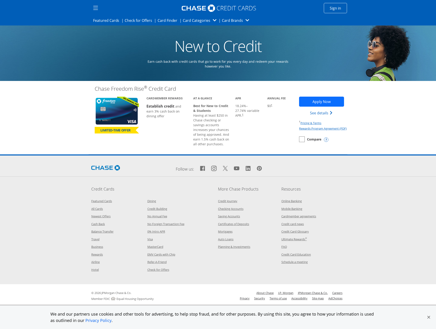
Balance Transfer (102, 231)
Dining (151, 201)
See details (322, 113)
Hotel (95, 270)
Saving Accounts (229, 216)
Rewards (97, 254)
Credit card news (292, 224)
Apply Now (328, 101)
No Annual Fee (157, 216)
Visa (150, 239)
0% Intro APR (156, 231)
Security (259, 298)
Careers (337, 293)
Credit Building (157, 209)
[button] (429, 317)
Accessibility (299, 298)
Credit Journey (227, 201)
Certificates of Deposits (233, 224)
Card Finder (169, 20)
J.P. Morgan (285, 293)
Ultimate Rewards (294, 239)
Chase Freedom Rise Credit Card (135, 88)
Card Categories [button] (201, 20)
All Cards (97, 209)
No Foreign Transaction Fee (165, 224)
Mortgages (225, 231)
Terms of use (278, 298)
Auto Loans (225, 239)
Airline (95, 262)
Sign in (338, 8)
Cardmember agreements (298, 216)
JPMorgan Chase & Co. (313, 293)
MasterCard (155, 247)
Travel (95, 239)
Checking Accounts (230, 209)
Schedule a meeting (294, 262)
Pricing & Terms (310, 123)
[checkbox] (310, 139)
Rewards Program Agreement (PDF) (323, 128)
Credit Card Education (296, 254)
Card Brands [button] (237, 20)
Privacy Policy (98, 320)
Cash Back (98, 224)
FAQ (284, 247)
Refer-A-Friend (157, 262)
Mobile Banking (291, 209)
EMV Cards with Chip (161, 254)
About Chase (265, 293)
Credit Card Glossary (295, 231)
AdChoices (335, 298)
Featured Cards (107, 20)
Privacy (245, 298)
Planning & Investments (234, 247)
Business (97, 247)
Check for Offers (140, 20)
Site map (318, 298)
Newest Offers (101, 216)
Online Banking (291, 201)
